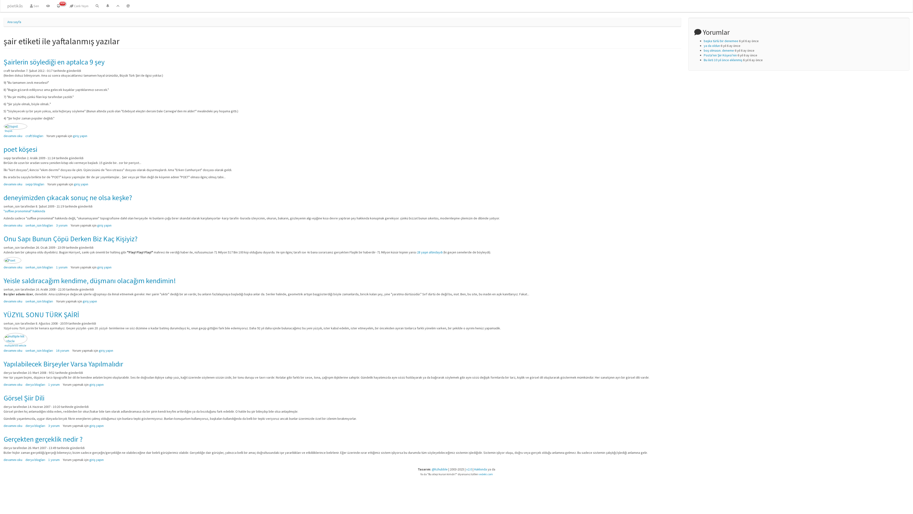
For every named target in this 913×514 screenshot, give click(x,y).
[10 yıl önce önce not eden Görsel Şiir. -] (15, 338)
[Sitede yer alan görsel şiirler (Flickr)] (48, 6)
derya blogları (35, 384)
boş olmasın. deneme (719, 50)
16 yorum (62, 350)
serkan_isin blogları (39, 225)
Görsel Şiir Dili (24, 397)
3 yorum (62, 225)
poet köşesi (20, 149)
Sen (36, 6)
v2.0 (469, 469)
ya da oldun (712, 46)
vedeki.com (486, 474)
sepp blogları (34, 184)
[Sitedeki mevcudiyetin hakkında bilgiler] (128, 6)
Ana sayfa (14, 22)
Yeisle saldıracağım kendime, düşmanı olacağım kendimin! (90, 280)
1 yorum (62, 267)
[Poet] (12, 260)
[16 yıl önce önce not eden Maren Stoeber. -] (15, 126)
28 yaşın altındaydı (430, 252)
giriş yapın (80, 136)
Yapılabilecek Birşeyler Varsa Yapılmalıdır (63, 363)
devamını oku (13, 136)
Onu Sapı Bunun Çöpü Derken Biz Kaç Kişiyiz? (70, 238)
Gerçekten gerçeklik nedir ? (43, 439)
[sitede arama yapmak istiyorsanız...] (97, 6)
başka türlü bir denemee (721, 41)
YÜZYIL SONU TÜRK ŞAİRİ (41, 314)
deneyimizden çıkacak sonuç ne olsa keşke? (68, 197)
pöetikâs (15, 6)
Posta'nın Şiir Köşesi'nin (720, 55)
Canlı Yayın (80, 6)
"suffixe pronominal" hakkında (24, 211)
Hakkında (480, 469)
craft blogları (34, 136)
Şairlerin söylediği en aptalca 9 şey (54, 61)
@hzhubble (440, 469)
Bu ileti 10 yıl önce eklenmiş (723, 60)
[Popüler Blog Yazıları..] (118, 6)
